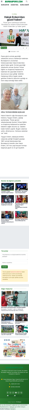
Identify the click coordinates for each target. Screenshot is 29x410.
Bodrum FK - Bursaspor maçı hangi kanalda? (21, 192)
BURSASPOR (5, 5)
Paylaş (4, 47)
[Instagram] (13, 392)
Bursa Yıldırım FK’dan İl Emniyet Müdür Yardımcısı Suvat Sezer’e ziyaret (7, 221)
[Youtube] (16, 392)
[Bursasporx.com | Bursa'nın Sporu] (13, 1)
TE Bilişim (18, 402)
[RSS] (21, 392)
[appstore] (10, 396)
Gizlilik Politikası (5, 409)
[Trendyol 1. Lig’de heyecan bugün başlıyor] (7, 186)
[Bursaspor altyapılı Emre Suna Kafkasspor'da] (21, 214)
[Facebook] (7, 392)
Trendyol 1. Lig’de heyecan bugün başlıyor (7, 192)
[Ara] (26, 1)
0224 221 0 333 (15, 384)
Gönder (4, 267)
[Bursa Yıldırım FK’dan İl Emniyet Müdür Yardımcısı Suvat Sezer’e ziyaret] (7, 214)
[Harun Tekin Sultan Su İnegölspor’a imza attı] (7, 199)
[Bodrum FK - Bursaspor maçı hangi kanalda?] (21, 186)
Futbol (14, 14)
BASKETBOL (14, 5)
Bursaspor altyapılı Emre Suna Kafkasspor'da (21, 220)
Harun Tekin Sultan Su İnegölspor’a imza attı (6, 204)
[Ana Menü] (1, 1)
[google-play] (18, 396)
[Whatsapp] (18, 392)
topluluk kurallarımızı (16, 272)
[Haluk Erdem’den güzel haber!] (14, 37)
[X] (10, 392)
